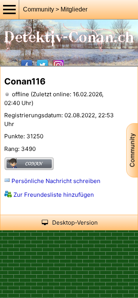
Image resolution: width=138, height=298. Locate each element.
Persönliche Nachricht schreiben (55, 181)
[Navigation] (9, 9)
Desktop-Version (75, 222)
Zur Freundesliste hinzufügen (53, 194)
